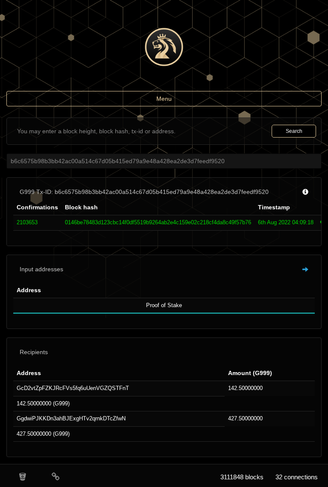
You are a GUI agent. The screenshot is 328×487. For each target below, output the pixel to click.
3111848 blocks (242, 477)
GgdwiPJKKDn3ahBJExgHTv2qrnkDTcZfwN (71, 418)
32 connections (296, 477)
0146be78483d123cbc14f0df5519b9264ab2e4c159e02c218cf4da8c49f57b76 (158, 222)
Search (294, 131)
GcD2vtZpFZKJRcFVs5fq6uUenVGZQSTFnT (73, 388)
